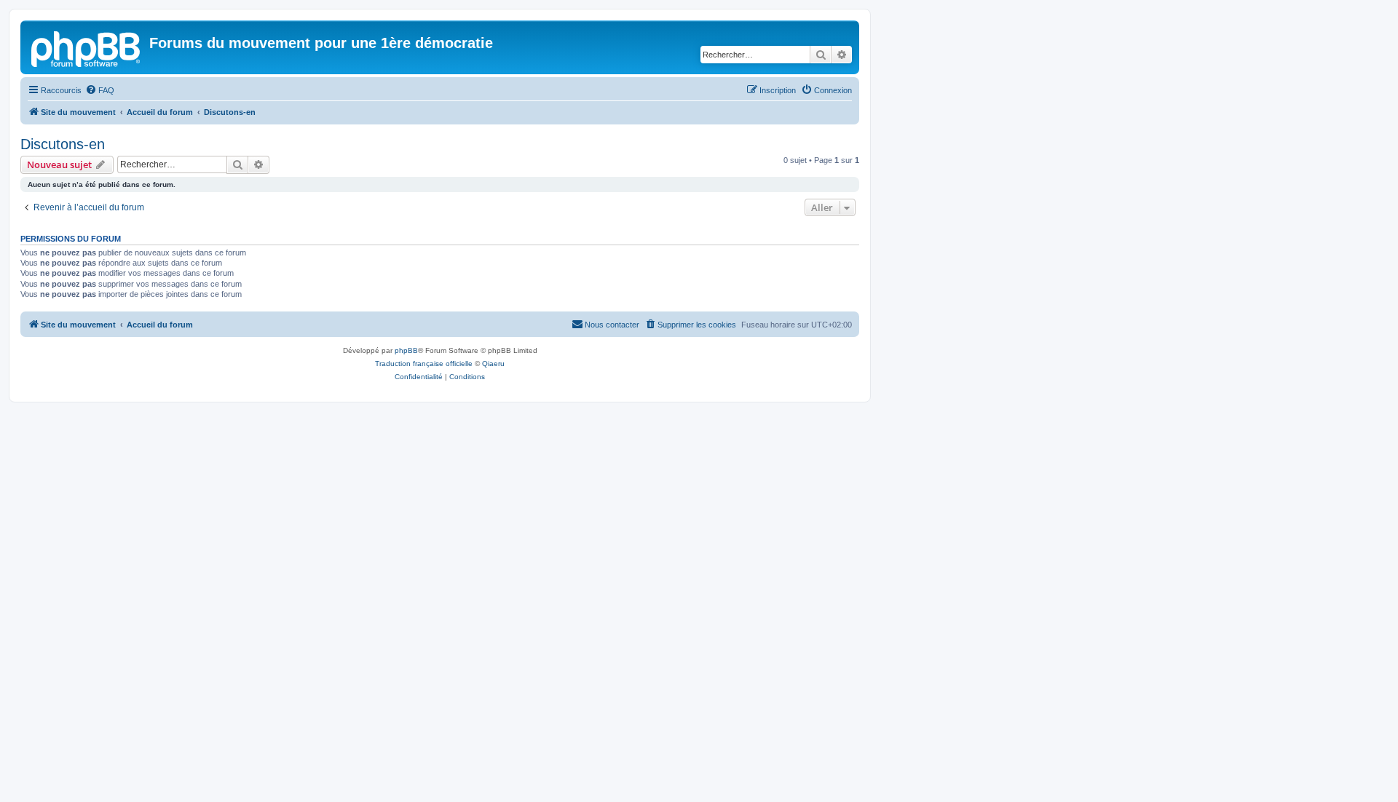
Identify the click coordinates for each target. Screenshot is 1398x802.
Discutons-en (62, 144)
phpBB (406, 350)
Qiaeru (493, 364)
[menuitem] (99, 90)
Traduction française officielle (424, 364)
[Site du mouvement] (86, 47)
